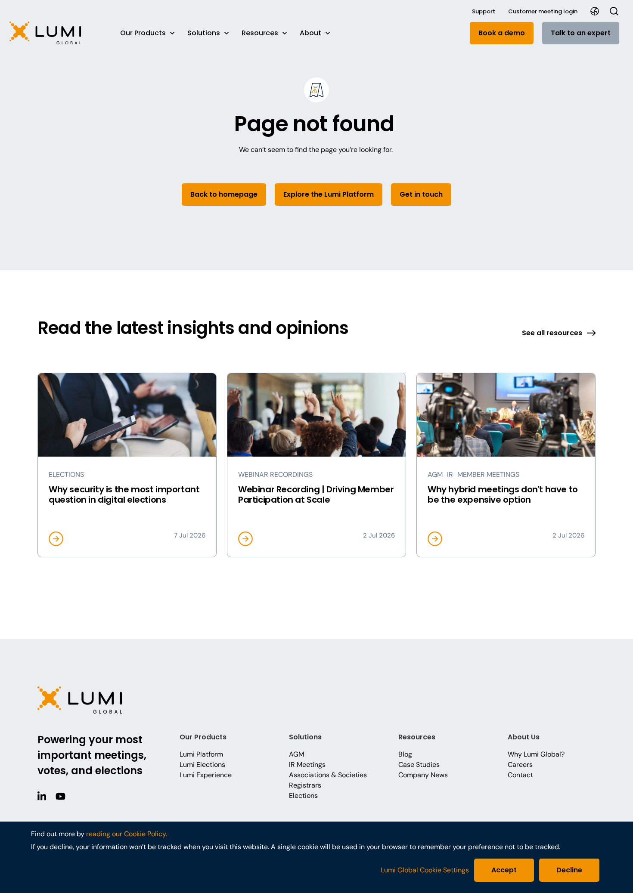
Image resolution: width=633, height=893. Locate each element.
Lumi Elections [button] (202, 764)
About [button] (310, 33)
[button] (56, 33)
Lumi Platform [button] (201, 754)
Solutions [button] (203, 33)
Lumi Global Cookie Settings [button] (425, 870)
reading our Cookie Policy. (126, 833)
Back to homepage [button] (224, 194)
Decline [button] (569, 870)
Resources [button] (260, 33)
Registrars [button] (305, 785)
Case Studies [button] (419, 764)
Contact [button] (520, 774)
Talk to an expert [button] (581, 33)
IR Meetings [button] (307, 764)
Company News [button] (423, 774)
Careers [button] (520, 764)
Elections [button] (303, 795)
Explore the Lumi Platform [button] (328, 194)
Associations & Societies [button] (328, 774)
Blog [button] (405, 754)
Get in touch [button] (421, 194)
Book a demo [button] (501, 33)
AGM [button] (296, 754)
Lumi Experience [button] (206, 774)
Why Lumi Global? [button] (536, 754)
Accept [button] (504, 870)
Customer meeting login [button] (542, 11)
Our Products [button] (143, 33)
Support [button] (483, 11)
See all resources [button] (552, 333)
